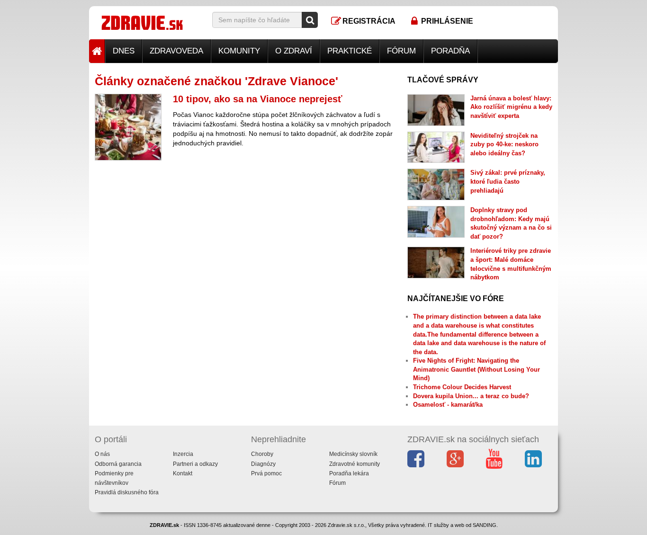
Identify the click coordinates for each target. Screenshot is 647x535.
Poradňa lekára (349, 473)
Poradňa (450, 50)
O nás (102, 454)
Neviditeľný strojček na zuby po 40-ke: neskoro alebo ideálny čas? (504, 144)
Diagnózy (263, 464)
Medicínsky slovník (353, 454)
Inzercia (183, 454)
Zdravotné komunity (354, 464)
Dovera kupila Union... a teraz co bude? (471, 396)
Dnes (124, 50)
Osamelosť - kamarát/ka (448, 404)
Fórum (401, 50)
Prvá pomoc (266, 473)
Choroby (262, 454)
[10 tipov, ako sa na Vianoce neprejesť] (128, 127)
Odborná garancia (118, 464)
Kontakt (182, 473)
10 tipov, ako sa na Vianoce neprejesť (257, 99)
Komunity (239, 50)
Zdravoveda (176, 50)
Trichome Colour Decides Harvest (462, 387)
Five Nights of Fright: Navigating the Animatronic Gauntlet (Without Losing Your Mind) (476, 369)
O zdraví (293, 50)
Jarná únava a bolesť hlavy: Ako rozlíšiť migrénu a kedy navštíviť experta (511, 107)
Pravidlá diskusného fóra (127, 492)
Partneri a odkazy (195, 464)
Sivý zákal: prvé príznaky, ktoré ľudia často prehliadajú (507, 181)
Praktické (349, 50)
